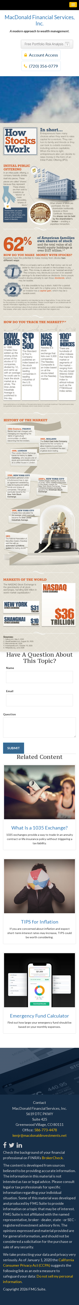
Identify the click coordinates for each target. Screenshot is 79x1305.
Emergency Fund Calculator (39, 1016)
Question (9, 714)
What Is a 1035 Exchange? (39, 828)
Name (10, 668)
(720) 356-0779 (43, 66)
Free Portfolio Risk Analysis (44, 44)
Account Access (43, 54)
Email (9, 691)
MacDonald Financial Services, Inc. (40, 20)
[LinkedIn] (19, 1143)
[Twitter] (11, 1143)
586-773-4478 (45, 1130)
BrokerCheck (52, 1158)
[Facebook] (5, 1143)
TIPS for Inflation (39, 922)
